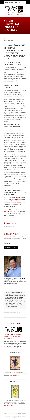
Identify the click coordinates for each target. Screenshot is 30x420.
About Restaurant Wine (13, 412)
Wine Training (18, 413)
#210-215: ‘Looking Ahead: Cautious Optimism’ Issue (12, 335)
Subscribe (21, 412)
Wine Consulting (11, 413)
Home (6, 412)
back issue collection (15, 202)
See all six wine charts (14, 375)
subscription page (17, 199)
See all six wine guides (8, 405)
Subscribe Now (11, 247)
